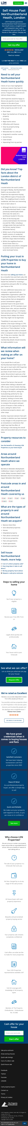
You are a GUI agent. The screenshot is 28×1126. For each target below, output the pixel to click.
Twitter (3, 1074)
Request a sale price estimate (13, 573)
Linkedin (3, 1081)
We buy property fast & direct (13, 571)
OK (25, 1123)
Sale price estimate (7, 1050)
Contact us (4, 1090)
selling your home (17, 275)
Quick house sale (6, 1064)
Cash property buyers (8, 1087)
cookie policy (11, 1124)
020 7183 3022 (9, 61)
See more (14, 823)
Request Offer (14, 680)
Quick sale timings (7, 1057)
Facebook (4, 1070)
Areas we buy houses (8, 1054)
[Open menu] (26, 3)
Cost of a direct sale (7, 1061)
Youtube (4, 1077)
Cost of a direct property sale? (13, 564)
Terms (3, 1094)
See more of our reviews (14, 720)
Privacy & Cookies (6, 1097)
